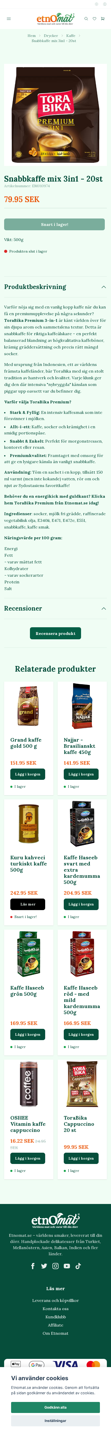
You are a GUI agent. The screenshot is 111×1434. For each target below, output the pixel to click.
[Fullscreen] (55, 115)
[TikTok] (78, 1266)
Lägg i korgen (28, 774)
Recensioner (23, 608)
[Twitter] (44, 1266)
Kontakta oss (56, 1308)
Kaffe (70, 35)
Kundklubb (55, 1316)
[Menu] (8, 18)
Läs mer (27, 904)
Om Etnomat (55, 1333)
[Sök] (86, 19)
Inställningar (55, 1421)
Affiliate (55, 1325)
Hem (32, 35)
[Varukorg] (103, 19)
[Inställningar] (96, 4)
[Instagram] (55, 1266)
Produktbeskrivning (35, 287)
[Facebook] (33, 1266)
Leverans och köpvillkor (55, 1300)
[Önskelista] (94, 19)
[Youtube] (67, 1266)
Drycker (51, 35)
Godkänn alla (55, 1407)
